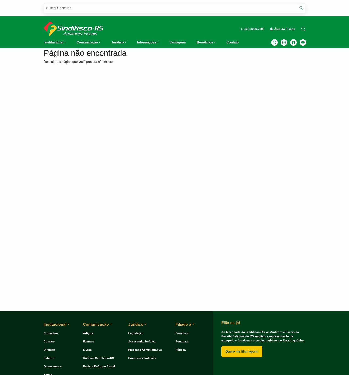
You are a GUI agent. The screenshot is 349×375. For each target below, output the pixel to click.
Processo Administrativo (145, 349)
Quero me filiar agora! (241, 351)
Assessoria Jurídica (142, 341)
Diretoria (49, 349)
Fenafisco (182, 333)
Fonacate (182, 341)
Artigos (88, 333)
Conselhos (51, 333)
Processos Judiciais (142, 358)
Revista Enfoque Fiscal (99, 366)
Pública (181, 349)
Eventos (88, 341)
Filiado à (183, 324)
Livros (87, 349)
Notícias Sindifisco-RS (98, 358)
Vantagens (177, 42)
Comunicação (87, 42)
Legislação (135, 333)
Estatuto (49, 358)
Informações (146, 42)
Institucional (53, 42)
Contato (232, 42)
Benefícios (205, 42)
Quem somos (53, 366)
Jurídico (117, 42)
